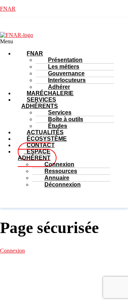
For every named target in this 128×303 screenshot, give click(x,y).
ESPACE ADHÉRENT (34, 154)
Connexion (12, 251)
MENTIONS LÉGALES (65, 280)
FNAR (8, 9)
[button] (45, 41)
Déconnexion (62, 185)
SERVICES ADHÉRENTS (39, 103)
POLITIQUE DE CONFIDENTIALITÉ (79, 286)
